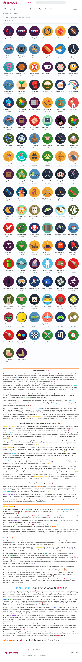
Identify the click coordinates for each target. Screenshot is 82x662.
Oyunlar (74, 9)
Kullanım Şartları (27, 650)
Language (74, 653)
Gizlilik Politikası (37, 650)
